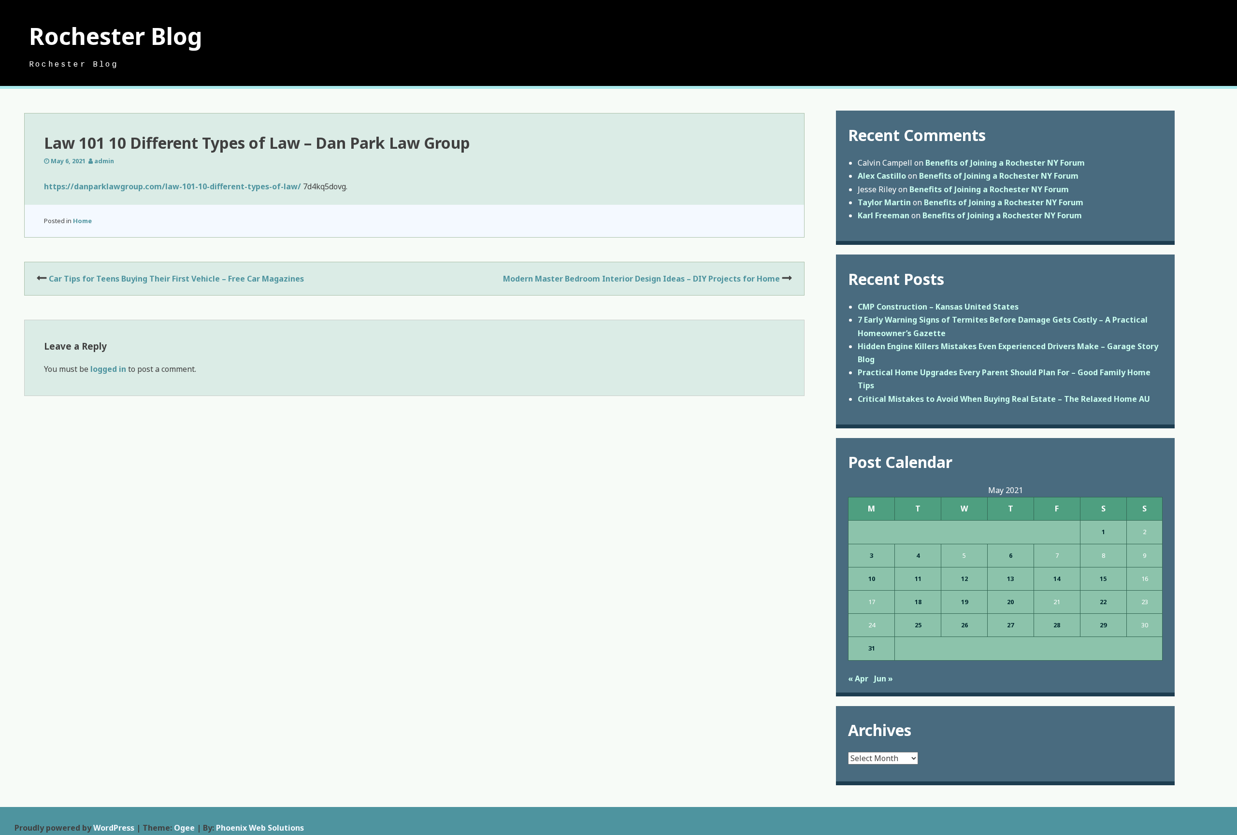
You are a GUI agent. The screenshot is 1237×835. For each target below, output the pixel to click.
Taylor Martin (884, 202)
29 (1103, 625)
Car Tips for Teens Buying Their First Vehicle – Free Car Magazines (176, 278)
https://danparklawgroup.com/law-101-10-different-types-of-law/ (172, 186)
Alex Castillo (882, 175)
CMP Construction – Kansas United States (938, 306)
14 (1056, 578)
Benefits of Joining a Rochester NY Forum (1005, 162)
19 (964, 601)
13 (1010, 578)
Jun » (883, 678)
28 (1056, 625)
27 (1010, 625)
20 (1010, 601)
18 (918, 601)
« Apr (858, 678)
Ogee (184, 827)
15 (1103, 578)
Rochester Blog (115, 36)
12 (964, 578)
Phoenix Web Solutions (260, 827)
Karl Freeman (883, 215)
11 (918, 578)
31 (871, 648)
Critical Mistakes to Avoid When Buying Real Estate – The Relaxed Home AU (1004, 399)
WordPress (113, 827)
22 (1103, 601)
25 (918, 625)
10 (871, 578)
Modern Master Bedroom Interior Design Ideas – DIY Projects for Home (641, 278)
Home (82, 220)
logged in (108, 369)
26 (964, 625)
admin (104, 160)
